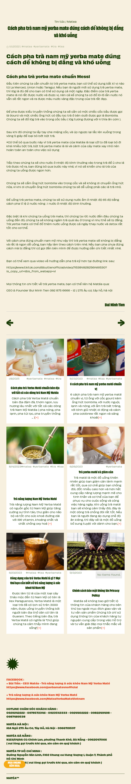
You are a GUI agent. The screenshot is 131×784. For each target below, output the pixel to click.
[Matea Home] (12, 663)
